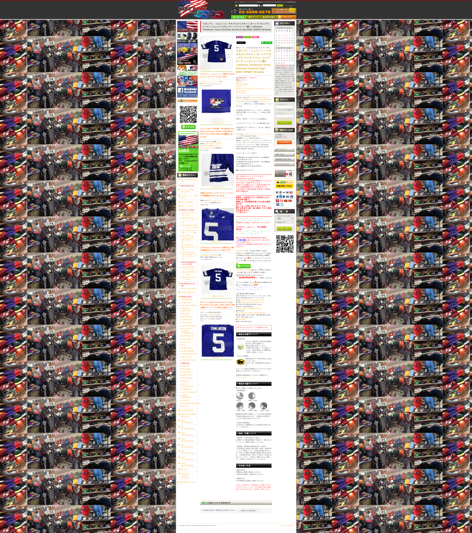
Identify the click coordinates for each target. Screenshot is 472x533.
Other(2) (184, 469)
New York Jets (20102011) (257, 99)
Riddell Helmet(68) (189, 288)
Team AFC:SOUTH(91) (187, 458)
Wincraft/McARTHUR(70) (189, 403)
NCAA (206, 84)
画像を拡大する (205, 69)
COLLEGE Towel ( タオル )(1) (188, 214)
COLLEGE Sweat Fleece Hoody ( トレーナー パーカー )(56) (189, 255)
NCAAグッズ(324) (188, 210)
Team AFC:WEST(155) (187, 464)
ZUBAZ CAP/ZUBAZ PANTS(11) (188, 415)
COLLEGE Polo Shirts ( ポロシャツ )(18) (189, 247)
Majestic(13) (186, 357)
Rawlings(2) (186, 369)
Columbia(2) (186, 322)
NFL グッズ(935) (187, 206)
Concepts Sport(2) (188, 325)
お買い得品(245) (187, 202)
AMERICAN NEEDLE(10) (186, 309)
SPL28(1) (185, 381)
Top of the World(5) (189, 392)
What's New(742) (187, 185)
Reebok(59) (186, 372)
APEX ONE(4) (186, 316)
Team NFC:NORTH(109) (188, 427)
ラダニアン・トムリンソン (210, 81)
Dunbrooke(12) (187, 339)
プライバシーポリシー (282, 164)
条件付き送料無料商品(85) (189, 180)
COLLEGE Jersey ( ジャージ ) (259, 88)
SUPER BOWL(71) (188, 292)
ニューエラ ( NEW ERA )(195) (187, 191)
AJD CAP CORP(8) (188, 305)
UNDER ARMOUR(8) (186, 396)
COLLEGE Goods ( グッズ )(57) (188, 278)
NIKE (246, 84)
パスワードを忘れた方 (289, 5)
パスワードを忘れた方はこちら (284, 119)
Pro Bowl (212, 314)
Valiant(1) (185, 400)
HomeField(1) (186, 348)
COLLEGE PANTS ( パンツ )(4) (188, 273)
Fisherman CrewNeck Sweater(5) (185, 476)
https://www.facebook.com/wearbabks (251, 313)
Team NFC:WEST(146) (187, 440)
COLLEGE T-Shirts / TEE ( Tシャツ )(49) (189, 231)
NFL (219, 141)
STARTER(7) (186, 389)
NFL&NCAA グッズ (243, 91)
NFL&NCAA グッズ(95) (188, 284)
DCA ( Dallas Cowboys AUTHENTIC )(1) (187, 331)
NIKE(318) (185, 363)
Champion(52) (187, 319)
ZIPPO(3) (185, 406)
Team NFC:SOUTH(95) (187, 434)
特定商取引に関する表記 (283, 159)
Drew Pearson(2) (188, 336)
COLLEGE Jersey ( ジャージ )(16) (188, 263)
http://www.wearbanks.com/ (253, 302)
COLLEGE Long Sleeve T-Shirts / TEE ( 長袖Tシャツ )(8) (188, 239)
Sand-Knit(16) (186, 378)
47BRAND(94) (187, 299)
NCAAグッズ (241, 86)
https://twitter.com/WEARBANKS (248, 308)
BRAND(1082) (186, 296)
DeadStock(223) (187, 410)
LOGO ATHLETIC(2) (189, 354)
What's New (240, 93)
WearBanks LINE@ (243, 270)
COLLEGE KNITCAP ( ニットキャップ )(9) (189, 226)
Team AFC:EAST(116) (187, 446)
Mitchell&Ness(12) (188, 360)
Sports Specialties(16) (187, 385)
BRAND (239, 82)
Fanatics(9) (185, 342)
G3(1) (183, 345)
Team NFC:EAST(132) (187, 421)
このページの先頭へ (287, 525)
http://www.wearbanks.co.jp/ (253, 300)
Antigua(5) (185, 313)
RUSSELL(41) (186, 375)
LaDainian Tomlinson (208, 255)
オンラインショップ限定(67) (189, 197)
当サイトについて (281, 149)
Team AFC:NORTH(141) (188, 452)
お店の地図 (241, 319)
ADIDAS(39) (186, 302)
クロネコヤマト (241, 377)
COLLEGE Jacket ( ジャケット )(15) (188, 268)
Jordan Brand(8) (187, 351)
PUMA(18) (185, 366)
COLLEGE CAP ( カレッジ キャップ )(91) (189, 220)
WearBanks (240, 251)
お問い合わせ (279, 154)
